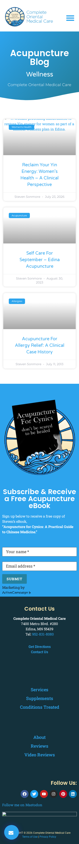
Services (39, 689)
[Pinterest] (63, 794)
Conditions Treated (39, 707)
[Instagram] (53, 794)
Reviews (39, 746)
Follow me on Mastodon (22, 804)
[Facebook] (25, 794)
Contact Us (39, 652)
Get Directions (40, 647)
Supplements (39, 698)
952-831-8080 (43, 634)
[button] (70, 17)
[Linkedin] (73, 794)
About (39, 737)
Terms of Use (30, 836)
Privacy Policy (48, 836)
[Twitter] (34, 794)
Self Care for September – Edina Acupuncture (40, 260)
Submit (14, 579)
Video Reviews (39, 754)
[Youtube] (44, 794)
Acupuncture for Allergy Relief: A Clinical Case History (39, 345)
